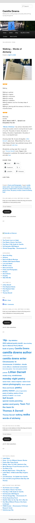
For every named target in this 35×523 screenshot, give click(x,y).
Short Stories (7, 274)
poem (24, 187)
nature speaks (26, 384)
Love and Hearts (7, 263)
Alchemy (5, 257)
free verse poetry (7, 369)
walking (19, 414)
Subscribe (7, 212)
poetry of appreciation (21, 391)
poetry (28, 187)
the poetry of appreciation (10, 188)
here (9, 155)
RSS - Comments (9, 304)
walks (26, 414)
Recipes (5, 271)
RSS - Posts (7, 300)
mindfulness (17, 375)
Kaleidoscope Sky (8, 510)
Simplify (5, 276)
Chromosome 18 (9, 361)
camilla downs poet (7, 355)
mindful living (7, 375)
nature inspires (16, 381)
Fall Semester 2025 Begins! (11, 246)
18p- (5, 340)
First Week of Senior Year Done (12, 242)
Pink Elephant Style (8, 289)
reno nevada (17, 395)
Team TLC (6, 291)
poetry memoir (9, 390)
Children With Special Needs (11, 261)
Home (4, 32)
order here (14, 145)
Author (11, 32)
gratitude (5, 372)
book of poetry (8, 348)
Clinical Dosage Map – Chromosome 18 (14, 248)
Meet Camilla (13, 36)
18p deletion (12, 340)
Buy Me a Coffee (25, 32)
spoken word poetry (11, 404)
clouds (24, 364)
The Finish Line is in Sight (11, 240)
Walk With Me (7, 278)
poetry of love (18, 393)
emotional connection (19, 367)
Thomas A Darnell (13, 410)
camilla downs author (17, 352)
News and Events (8, 267)
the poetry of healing (23, 188)
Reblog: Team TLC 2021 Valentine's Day (14, 464)
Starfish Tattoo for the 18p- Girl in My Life (15, 500)
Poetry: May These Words (10, 462)
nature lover (26, 381)
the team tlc (8, 407)
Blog (16, 32)
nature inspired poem (16, 187)
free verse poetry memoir (20, 369)
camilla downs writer (14, 358)
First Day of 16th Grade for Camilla (13, 244)
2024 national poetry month (13, 343)
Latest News (6, 458)
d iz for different (7, 367)
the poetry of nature (16, 190)
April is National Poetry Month (13, 345)
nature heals (7, 381)
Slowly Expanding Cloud (10, 498)
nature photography (12, 384)
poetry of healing (8, 393)
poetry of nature (8, 395)
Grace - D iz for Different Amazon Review (15, 460)
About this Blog (7, 255)
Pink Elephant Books (9, 287)
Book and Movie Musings (10, 259)
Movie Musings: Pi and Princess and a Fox (15, 466)
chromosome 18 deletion (12, 364)
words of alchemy (11, 418)
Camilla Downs (11, 11)
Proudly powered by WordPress (17, 519)
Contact (5, 36)
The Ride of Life (7, 468)
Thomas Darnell (9, 151)
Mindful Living (7, 265)
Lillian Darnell (7, 285)
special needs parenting (13, 401)
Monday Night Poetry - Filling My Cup (14, 470)
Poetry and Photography (14, 185)
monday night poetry (14, 378)
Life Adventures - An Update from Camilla (15, 476)
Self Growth (8, 398)
